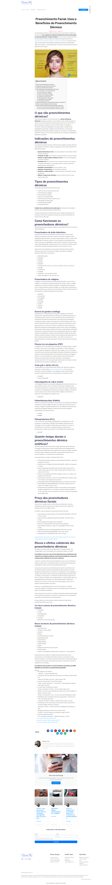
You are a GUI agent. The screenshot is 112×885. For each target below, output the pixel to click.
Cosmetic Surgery (54, 857)
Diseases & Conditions (69, 857)
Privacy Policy (63, 883)
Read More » (39, 821)
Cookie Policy (57, 883)
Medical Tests (67, 860)
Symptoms (67, 858)
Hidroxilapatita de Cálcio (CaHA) (46, 97)
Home (23, 9)
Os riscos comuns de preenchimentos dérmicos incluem (51, 107)
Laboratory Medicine (83, 864)
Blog (28, 9)
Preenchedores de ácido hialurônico (46, 90)
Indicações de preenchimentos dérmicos (46, 86)
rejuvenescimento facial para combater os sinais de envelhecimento (51, 40)
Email (57, 834)
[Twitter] (24, 859)
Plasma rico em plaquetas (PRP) (46, 95)
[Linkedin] (30, 859)
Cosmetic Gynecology (54, 858)
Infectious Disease (83, 858)
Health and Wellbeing (83, 861)
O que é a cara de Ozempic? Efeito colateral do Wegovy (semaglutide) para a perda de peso (41, 813)
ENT (80, 860)
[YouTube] (28, 859)
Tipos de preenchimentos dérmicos (44, 87)
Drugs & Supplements (69, 861)
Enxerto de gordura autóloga (45, 93)
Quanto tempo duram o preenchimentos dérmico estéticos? (51, 102)
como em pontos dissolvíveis (57, 369)
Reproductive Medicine (84, 857)
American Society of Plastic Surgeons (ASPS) (49, 720)
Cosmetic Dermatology (55, 860)
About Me (33, 9)
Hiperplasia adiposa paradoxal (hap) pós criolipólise (56, 811)
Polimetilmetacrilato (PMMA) (45, 99)
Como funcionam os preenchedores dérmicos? (47, 89)
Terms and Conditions (50, 883)
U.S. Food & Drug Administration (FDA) (47, 718)
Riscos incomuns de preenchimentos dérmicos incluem (51, 108)
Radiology (81, 863)
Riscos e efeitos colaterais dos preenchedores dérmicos (49, 105)
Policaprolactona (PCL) (44, 100)
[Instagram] (26, 859)
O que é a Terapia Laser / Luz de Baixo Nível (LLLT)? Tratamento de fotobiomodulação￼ (71, 813)
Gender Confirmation (54, 861)
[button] (48, 730)
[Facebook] (22, 859)
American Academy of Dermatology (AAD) (48, 722)
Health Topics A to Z (41, 9)
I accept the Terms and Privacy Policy (44, 839)
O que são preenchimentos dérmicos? (45, 84)
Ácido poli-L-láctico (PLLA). (45, 96)
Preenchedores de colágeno (45, 92)
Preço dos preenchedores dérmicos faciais (46, 104)
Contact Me (56, 782)
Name (36, 834)
